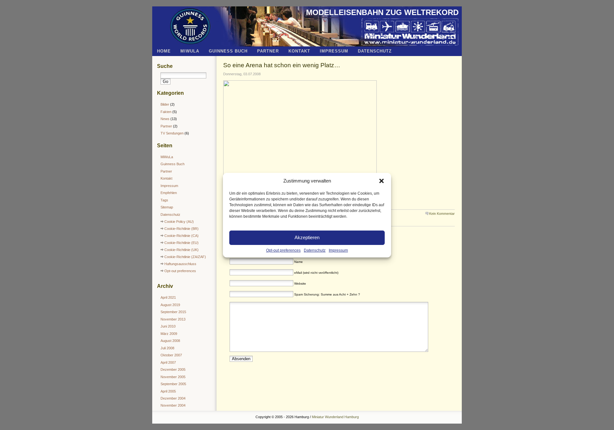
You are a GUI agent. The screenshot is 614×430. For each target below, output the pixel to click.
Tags (164, 200)
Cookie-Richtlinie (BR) (181, 229)
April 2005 (168, 391)
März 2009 (169, 334)
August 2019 (170, 305)
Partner (268, 51)
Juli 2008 (167, 348)
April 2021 (168, 297)
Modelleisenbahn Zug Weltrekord (382, 12)
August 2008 (170, 341)
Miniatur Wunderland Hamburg (335, 417)
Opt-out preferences (283, 250)
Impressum (338, 250)
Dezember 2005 (173, 369)
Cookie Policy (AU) (179, 221)
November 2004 (173, 405)
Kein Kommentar (442, 213)
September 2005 (173, 384)
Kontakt (299, 51)
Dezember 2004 (173, 398)
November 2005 (173, 377)
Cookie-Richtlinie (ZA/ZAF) (185, 257)
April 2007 (168, 362)
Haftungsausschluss (180, 264)
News (165, 119)
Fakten (166, 112)
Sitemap (167, 207)
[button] (381, 181)
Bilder (165, 104)
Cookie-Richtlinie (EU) (181, 243)
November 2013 (173, 319)
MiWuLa (189, 51)
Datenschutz (315, 250)
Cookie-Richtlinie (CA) (181, 236)
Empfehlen (169, 193)
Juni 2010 (168, 326)
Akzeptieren (307, 237)
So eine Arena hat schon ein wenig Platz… (281, 65)
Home (164, 51)
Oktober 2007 (171, 355)
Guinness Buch (228, 51)
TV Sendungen (172, 133)
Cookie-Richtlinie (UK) (181, 250)
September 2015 (173, 312)
